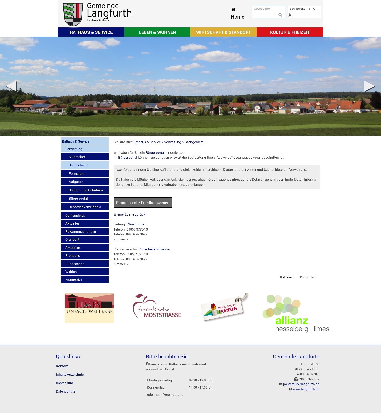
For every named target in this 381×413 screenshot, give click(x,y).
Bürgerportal (155, 152)
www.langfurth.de (306, 389)
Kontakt (62, 366)
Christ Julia (135, 224)
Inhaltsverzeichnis (70, 374)
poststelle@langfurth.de (301, 384)
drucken (288, 277)
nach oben (309, 277)
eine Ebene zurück (130, 214)
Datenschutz (65, 391)
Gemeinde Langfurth (296, 356)
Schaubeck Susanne (154, 249)
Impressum (64, 383)
